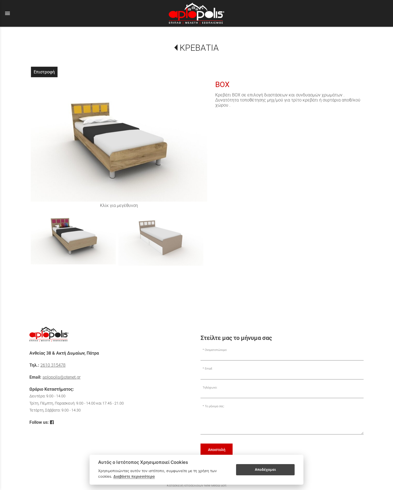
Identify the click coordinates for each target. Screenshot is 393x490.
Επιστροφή (44, 72)
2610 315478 (53, 365)
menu (7, 13)
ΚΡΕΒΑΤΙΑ (199, 48)
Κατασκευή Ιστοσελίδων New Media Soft (196, 485)
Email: (208, 368)
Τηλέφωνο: (210, 387)
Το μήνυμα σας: (214, 406)
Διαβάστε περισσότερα (134, 476)
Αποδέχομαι (265, 469)
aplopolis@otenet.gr (61, 377)
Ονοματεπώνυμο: (216, 350)
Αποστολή (216, 450)
